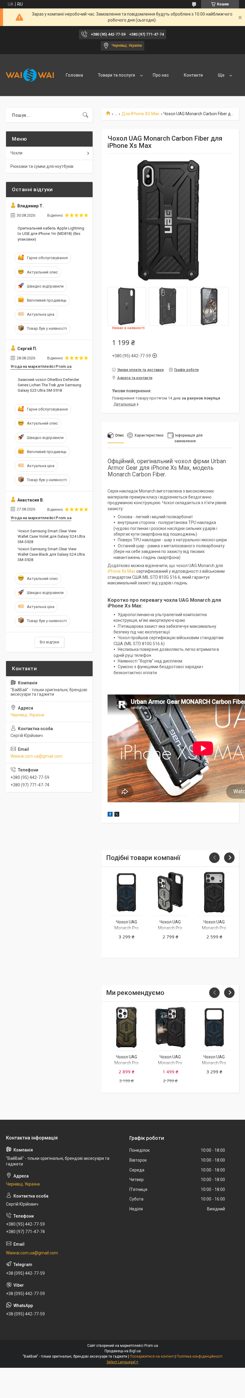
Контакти (193, 75)
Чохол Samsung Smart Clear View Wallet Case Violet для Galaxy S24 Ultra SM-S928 (51, 536)
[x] (116, 815)
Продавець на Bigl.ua (123, 1351)
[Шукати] (85, 115)
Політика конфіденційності (199, 1356)
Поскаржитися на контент (152, 1356)
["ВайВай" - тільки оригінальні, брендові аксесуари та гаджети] (30, 75)
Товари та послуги (116, 75)
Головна (74, 75)
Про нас (161, 75)
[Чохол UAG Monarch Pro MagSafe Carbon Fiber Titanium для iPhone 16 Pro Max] (170, 892)
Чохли (16, 153)
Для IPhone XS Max (140, 113)
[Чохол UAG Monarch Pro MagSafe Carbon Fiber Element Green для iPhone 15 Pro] (126, 1027)
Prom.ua (151, 1346)
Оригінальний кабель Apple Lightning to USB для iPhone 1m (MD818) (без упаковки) (51, 233)
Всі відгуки (49, 642)
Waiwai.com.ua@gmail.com (36, 756)
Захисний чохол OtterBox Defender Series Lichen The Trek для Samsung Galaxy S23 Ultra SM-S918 (49, 385)
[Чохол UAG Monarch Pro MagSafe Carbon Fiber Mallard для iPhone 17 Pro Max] (126, 892)
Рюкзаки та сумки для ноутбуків (42, 166)
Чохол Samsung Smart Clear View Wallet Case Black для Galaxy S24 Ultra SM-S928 (51, 554)
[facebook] (110, 815)
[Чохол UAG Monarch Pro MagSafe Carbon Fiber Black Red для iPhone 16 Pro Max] (170, 1027)
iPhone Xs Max (121, 571)
